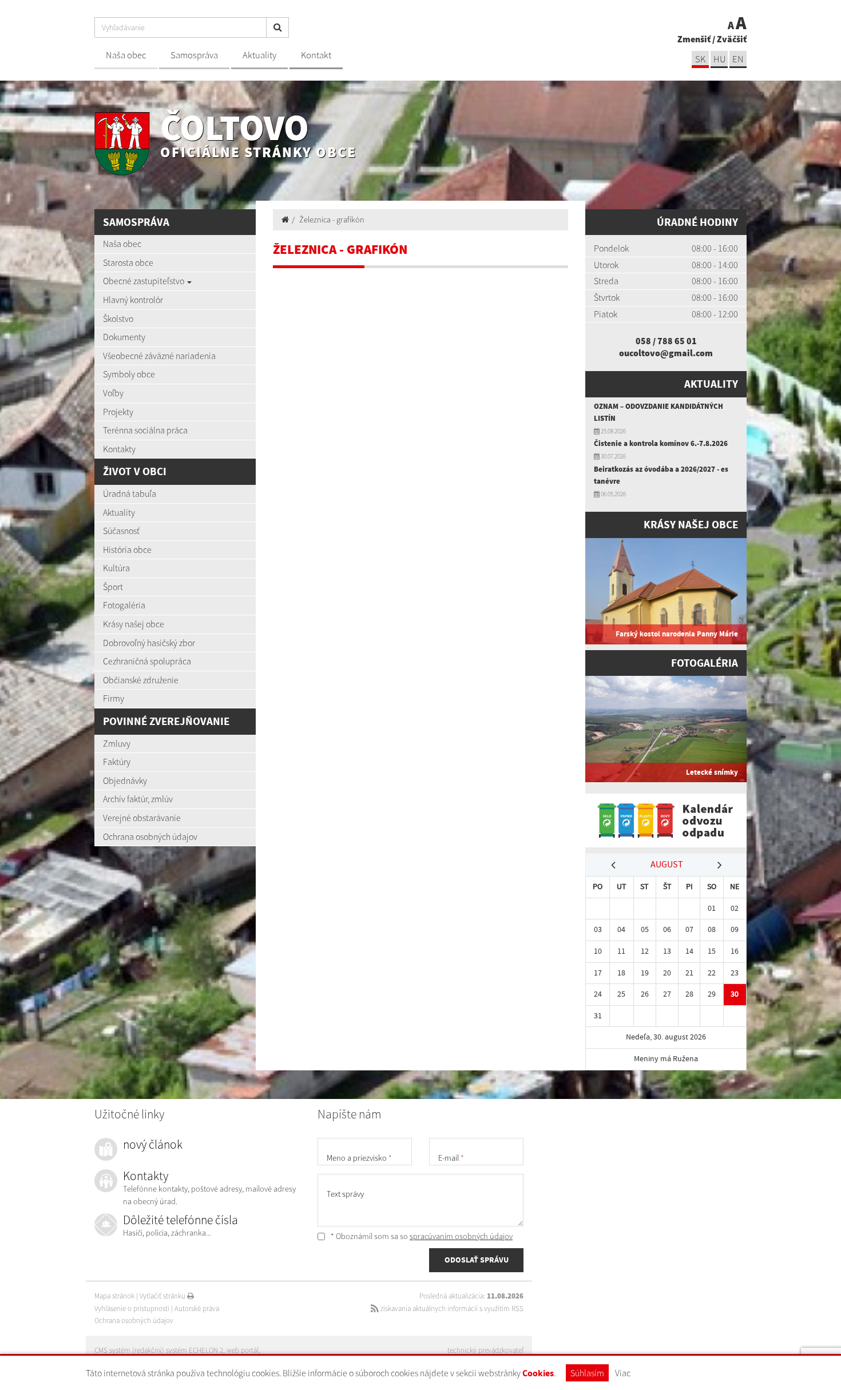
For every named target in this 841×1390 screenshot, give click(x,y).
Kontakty (119, 449)
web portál (243, 1350)
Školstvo (118, 318)
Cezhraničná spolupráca (147, 661)
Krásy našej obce (133, 624)
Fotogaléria (124, 605)
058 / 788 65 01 (666, 340)
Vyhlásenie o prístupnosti (131, 1308)
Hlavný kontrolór (133, 299)
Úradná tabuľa (129, 493)
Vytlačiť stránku (163, 1296)
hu (719, 59)
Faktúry (116, 761)
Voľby (113, 393)
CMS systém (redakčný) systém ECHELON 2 (158, 1350)
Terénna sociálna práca (145, 430)
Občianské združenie (140, 680)
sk (700, 59)
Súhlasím (587, 1373)
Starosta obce (128, 262)
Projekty (118, 411)
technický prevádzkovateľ (485, 1350)
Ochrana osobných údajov (150, 836)
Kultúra (116, 567)
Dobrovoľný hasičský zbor (149, 642)
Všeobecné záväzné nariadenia (159, 355)
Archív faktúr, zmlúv (138, 798)
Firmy (113, 698)
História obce (127, 549)
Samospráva (194, 55)
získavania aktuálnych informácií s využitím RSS (451, 1308)
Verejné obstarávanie (142, 817)
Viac (622, 1373)
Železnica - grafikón (331, 219)
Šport (113, 586)
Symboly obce (129, 374)
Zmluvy (116, 743)
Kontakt (316, 55)
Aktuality (259, 55)
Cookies (538, 1373)
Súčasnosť (121, 530)
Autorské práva (196, 1308)
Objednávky (125, 780)
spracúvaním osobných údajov (461, 1236)
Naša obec (126, 55)
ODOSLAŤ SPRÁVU (477, 1259)
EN (738, 59)
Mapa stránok (114, 1296)
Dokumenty (124, 336)
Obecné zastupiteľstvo (144, 280)
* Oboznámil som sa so (421, 1236)
